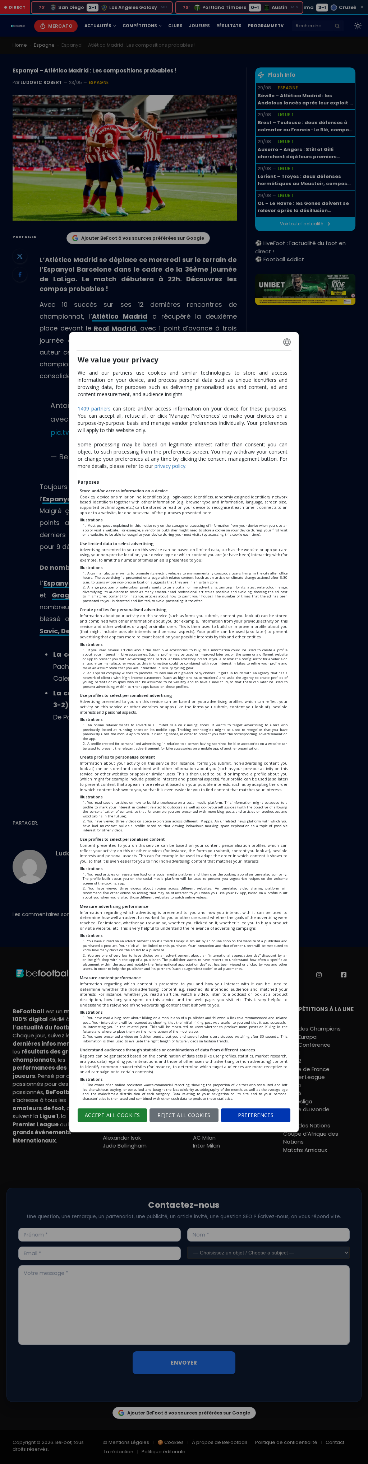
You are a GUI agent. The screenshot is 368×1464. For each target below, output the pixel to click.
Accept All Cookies (112, 1115)
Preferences (256, 1115)
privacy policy (170, 466)
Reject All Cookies (184, 1115)
